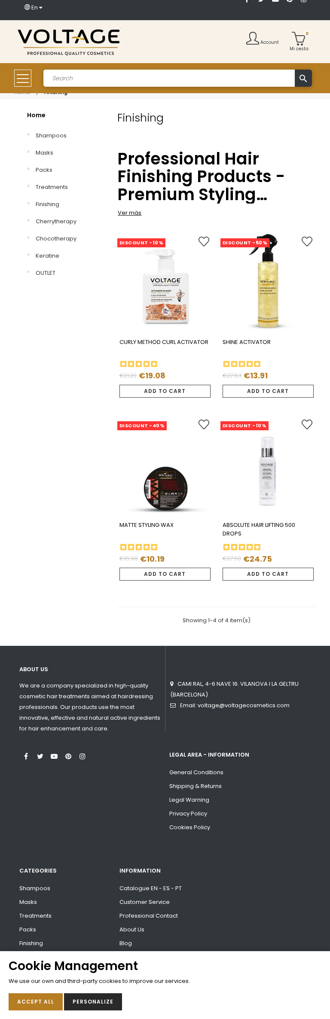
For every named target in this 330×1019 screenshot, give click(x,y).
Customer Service (144, 902)
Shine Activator (247, 342)
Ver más (130, 213)
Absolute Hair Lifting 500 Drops (259, 529)
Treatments (52, 187)
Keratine (47, 256)
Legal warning (189, 800)
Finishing (47, 204)
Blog (125, 943)
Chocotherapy (56, 238)
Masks (44, 153)
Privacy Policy (188, 813)
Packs (44, 170)
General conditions (196, 772)
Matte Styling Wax (146, 525)
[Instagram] (82, 755)
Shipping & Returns (195, 786)
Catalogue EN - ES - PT (150, 888)
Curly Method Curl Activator (163, 342)
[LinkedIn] (247, 11)
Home (36, 115)
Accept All (35, 1001)
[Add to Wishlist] (204, 244)
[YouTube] (54, 755)
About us (131, 929)
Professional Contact (148, 916)
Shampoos (51, 135)
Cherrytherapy (56, 221)
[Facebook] (25, 755)
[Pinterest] (68, 755)
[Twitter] (40, 755)
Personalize (93, 1001)
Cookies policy (189, 827)
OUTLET (45, 273)
